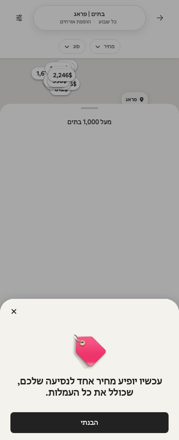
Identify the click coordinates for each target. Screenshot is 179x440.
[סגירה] (13, 311)
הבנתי (89, 422)
